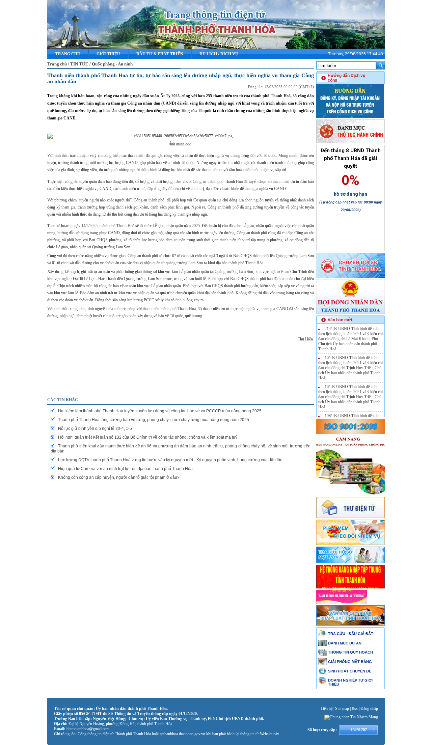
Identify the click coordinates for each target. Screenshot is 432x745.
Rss (355, 708)
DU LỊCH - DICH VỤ (218, 54)
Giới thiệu (108, 54)
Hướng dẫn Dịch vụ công (346, 78)
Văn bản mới (340, 320)
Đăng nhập (369, 708)
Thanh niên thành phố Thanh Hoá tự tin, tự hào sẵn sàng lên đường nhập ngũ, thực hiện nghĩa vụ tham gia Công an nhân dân (180, 78)
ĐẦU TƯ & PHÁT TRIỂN (159, 54)
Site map (342, 708)
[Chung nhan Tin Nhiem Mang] (351, 717)
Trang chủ (67, 54)
